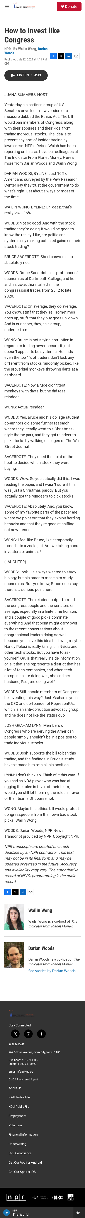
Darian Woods (41, 948)
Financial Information (23, 1134)
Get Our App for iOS (22, 1172)
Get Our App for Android (25, 1162)
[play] (6, 1212)
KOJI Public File (19, 1106)
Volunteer (15, 1125)
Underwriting (17, 1144)
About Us (15, 1088)
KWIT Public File (19, 1097)
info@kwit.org (25, 1071)
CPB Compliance (20, 1153)
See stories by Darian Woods (52, 970)
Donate (71, 6)
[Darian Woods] (14, 955)
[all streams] (79, 1212)
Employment (17, 1116)
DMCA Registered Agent (23, 1079)
